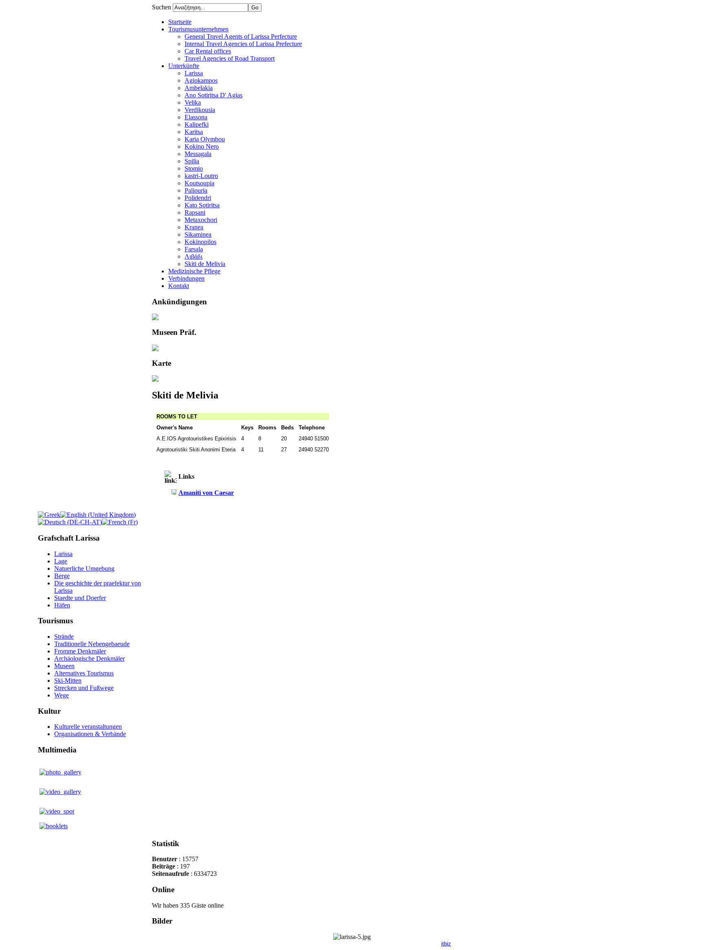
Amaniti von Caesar (206, 492)
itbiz (446, 944)
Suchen (162, 7)
